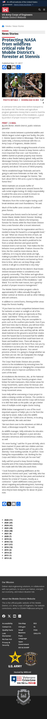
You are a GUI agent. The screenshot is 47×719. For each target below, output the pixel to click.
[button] (24, 4)
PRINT (5, 123)
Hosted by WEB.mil (22, 672)
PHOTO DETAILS (10, 100)
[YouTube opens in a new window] (14, 616)
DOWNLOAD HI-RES (30, 100)
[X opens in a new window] (9, 616)
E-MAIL (13, 123)
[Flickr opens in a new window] (19, 616)
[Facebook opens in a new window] (3, 616)
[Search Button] (39, 9)
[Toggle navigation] (43, 9)
